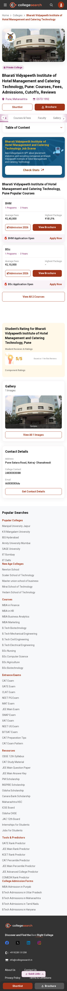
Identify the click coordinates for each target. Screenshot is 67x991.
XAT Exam (8, 720)
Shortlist (17, 107)
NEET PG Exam (10, 697)
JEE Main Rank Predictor (16, 849)
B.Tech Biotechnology (14, 628)
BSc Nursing (9, 650)
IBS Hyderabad (10, 537)
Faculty (42, 118)
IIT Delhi (6, 560)
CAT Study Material (13, 762)
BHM (8, 203)
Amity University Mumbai (16, 543)
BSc (7, 249)
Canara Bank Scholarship (16, 796)
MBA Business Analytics (15, 616)
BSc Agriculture (11, 662)
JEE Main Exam (10, 709)
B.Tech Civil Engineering (15, 639)
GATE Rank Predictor (14, 843)
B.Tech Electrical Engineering (18, 645)
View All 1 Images (33, 434)
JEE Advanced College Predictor (20, 871)
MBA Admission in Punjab (16, 886)
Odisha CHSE (9, 813)
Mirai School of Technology (17, 586)
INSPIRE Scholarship (13, 784)
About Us (10, 970)
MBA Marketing (11, 622)
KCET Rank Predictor (13, 854)
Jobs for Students (12, 830)
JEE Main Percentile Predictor (18, 866)
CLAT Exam (8, 692)
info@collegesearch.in (21, 960)
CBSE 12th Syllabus (13, 756)
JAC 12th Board (11, 819)
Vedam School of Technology (18, 592)
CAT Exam (8, 680)
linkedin (28, 943)
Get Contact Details (33, 491)
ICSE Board (8, 807)
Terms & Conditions (40, 977)
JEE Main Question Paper (16, 767)
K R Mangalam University (16, 531)
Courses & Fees (22, 118)
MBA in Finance (10, 605)
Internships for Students (15, 824)
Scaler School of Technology (18, 575)
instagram (39, 943)
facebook (7, 943)
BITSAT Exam (10, 732)
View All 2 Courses (33, 296)
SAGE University (11, 548)
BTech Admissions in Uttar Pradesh (22, 892)
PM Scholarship (11, 779)
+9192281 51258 (18, 952)
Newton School (10, 569)
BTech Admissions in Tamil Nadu (20, 903)
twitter (17, 943)
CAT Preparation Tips (14, 737)
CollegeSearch (25, 5)
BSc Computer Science (15, 656)
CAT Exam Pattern (12, 743)
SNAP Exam (9, 715)
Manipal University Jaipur (16, 526)
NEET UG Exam (10, 726)
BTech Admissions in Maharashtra (21, 898)
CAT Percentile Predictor (16, 860)
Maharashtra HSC (12, 801)
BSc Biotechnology (12, 667)
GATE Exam (8, 686)
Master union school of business (20, 581)
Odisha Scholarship (13, 790)
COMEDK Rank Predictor (15, 877)
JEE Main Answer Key (14, 773)
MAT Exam (8, 703)
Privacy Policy (12, 977)
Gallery (57, 118)
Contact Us (30, 970)
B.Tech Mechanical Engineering (19, 633)
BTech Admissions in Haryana (19, 909)
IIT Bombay (8, 554)
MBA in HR (8, 610)
